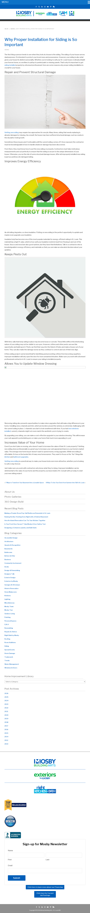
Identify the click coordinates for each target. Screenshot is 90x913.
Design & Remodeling (12, 570)
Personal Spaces (10, 621)
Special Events (9, 650)
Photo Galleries (12, 496)
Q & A (6, 624)
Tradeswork (8, 657)
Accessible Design (10, 538)
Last (47, 860)
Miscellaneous (9, 603)
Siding (12, 29)
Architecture (8, 541)
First (10, 860)
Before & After (9, 556)
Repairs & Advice (10, 632)
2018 (6, 722)
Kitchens (7, 595)
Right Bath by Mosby (11, 635)
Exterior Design (9, 577)
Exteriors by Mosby (11, 581)
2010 (6, 744)
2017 (6, 726)
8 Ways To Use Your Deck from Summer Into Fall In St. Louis (65, 482)
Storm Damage (9, 653)
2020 (6, 715)
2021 (6, 711)
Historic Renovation (11, 588)
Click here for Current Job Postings (45, 894)
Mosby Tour (8, 610)
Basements (8, 549)
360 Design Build (14, 501)
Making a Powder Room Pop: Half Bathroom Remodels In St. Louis (27, 513)
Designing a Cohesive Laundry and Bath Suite (20, 528)
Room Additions (10, 642)
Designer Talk (9, 574)
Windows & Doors (10, 668)
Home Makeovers (10, 592)
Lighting (7, 599)
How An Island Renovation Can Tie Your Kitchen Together (24, 520)
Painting (7, 617)
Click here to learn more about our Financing (45, 887)
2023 (6, 704)
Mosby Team (9, 606)
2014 (6, 737)
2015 (6, 733)
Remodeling (8, 628)
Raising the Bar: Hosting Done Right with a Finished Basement (26, 517)
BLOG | (7, 29)
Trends (7, 660)
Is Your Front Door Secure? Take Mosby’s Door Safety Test (25, 524)
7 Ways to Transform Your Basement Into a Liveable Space (24, 482)
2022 (6, 708)
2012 (6, 740)
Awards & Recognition (12, 545)
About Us (9, 491)
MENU (5, 2)
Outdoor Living (9, 613)
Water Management (11, 664)
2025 (6, 697)
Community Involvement (12, 563)
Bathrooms (8, 552)
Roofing (7, 639)
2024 (6, 700)
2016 (6, 729)
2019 (6, 718)
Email (10, 865)
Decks (6, 567)
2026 (6, 693)
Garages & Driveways (12, 585)
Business (7, 559)
